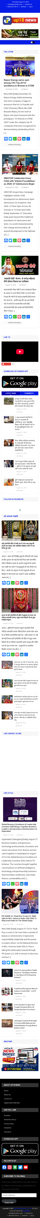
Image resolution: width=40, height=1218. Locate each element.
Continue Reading (14, 144)
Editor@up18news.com (15, 4)
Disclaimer (7, 1128)
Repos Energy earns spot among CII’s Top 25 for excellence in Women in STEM (19, 83)
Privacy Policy (9, 1124)
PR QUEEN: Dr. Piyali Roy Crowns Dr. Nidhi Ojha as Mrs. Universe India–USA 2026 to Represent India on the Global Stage (19, 918)
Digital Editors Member (12, 1103)
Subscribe (9, 1202)
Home (6, 1091)
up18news (24, 89)
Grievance (7, 1132)
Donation (23, 6)
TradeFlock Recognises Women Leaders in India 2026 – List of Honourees (25, 991)
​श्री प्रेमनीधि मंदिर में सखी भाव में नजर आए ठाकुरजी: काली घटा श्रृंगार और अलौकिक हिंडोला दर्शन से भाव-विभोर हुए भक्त (18, 545)
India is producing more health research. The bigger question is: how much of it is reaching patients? (25, 973)
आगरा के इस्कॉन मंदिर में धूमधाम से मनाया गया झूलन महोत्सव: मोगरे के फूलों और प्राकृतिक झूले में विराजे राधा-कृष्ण (26, 683)
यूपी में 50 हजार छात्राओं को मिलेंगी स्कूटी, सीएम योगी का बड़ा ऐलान (25, 482)
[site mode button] (33, 42)
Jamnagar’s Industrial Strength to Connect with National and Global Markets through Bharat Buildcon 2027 (25, 1024)
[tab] (11, 393)
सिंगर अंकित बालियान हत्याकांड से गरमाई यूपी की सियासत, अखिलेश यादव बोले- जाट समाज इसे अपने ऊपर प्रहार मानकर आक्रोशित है (25, 445)
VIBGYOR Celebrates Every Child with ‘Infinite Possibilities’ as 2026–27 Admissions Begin (19, 181)
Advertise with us (12, 6)
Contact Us (28, 4)
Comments (29, 393)
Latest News (11, 393)
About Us (7, 1095)
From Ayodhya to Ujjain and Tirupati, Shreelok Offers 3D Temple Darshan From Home (24, 1007)
